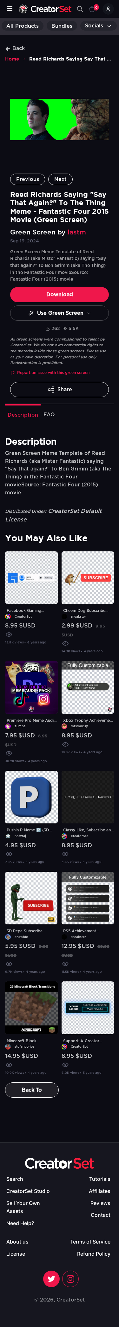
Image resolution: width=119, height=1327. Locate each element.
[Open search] (80, 8)
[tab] (23, 414)
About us (17, 1241)
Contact (100, 1215)
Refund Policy (93, 1254)
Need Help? (20, 1223)
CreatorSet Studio (28, 1191)
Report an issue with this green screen (53, 373)
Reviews (100, 1203)
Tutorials (99, 1179)
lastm (77, 232)
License (15, 1254)
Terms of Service (90, 1241)
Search (14, 1179)
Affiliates (99, 1191)
